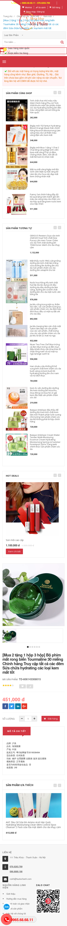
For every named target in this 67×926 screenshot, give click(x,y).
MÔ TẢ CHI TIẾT (16, 731)
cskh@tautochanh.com (21, 878)
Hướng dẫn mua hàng (16, 898)
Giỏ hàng (56, 7)
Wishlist (28, 7)
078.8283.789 (16, 866)
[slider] (8, 685)
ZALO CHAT (43, 885)
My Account (13, 7)
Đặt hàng (52, 718)
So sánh (42, 7)
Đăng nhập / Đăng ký (35, 11)
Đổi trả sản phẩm (14, 908)
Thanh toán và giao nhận (18, 903)
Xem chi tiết (14, 551)
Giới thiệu (10, 893)
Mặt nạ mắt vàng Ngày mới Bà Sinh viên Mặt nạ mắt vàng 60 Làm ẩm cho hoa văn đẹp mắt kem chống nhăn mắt (44, 173)
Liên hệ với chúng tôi (16, 913)
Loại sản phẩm (11, 35)
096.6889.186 (16, 871)
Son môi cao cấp (15, 540)
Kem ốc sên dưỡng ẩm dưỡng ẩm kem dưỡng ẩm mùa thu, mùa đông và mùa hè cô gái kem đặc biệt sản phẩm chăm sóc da (44, 393)
